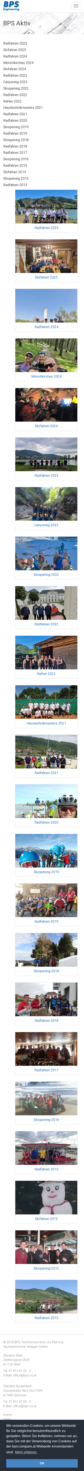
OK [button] (42, 1463)
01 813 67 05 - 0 (20, 1371)
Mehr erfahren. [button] (26, 1452)
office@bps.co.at (24, 1375)
